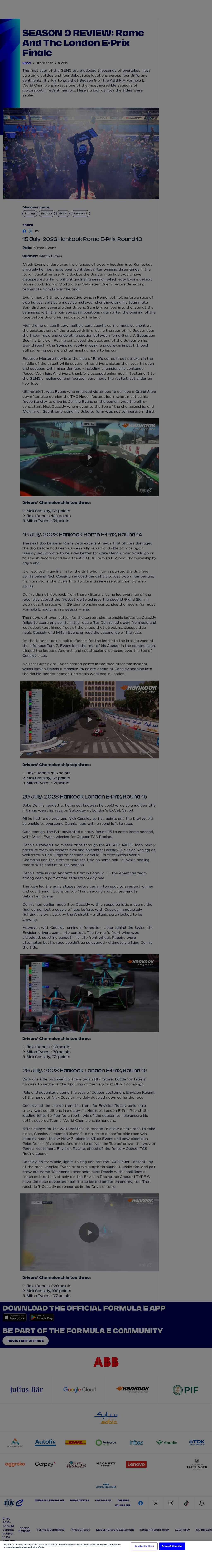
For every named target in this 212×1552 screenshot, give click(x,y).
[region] (106, 1546)
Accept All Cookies (172, 1546)
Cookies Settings (144, 1546)
